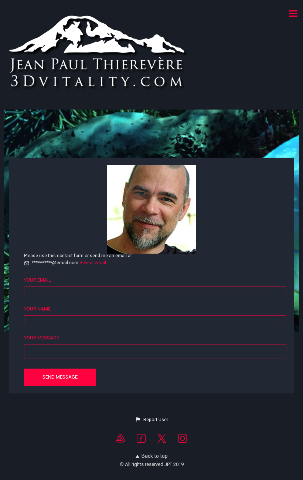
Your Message (41, 337)
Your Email (37, 280)
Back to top (155, 456)
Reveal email (92, 262)
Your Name (37, 309)
